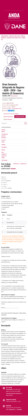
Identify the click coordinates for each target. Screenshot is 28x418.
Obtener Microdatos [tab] (8, 119)
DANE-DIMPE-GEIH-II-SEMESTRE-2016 (14, 38)
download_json (24, 163)
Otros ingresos (4, 160)
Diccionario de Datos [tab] (20, 116)
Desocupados (4, 147)
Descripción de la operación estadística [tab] (11, 113)
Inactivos (3, 150)
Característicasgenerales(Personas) (5, 135)
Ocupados (3, 144)
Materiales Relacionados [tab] (8, 116)
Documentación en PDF (17, 108)
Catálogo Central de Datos (14, 36)
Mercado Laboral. (14, 96)
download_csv (16, 163)
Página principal (4, 36)
